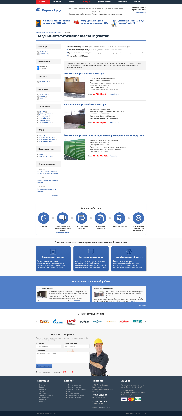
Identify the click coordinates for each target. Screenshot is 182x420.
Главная (38, 32)
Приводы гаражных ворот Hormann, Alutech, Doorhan (47, 173)
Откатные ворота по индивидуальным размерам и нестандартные (104, 135)
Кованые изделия (74, 397)
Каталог (42, 2)
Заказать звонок (141, 12)
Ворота (51, 32)
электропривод (46, 122)
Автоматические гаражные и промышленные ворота (95, 10)
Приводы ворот (73, 393)
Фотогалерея (122, 2)
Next (145, 322)
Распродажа (87, 2)
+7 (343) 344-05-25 (67, 372)
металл (43, 97)
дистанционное (46, 114)
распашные (44, 54)
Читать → (77, 300)
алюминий (44, 95)
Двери (70, 391)
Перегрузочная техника (77, 395)
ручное (43, 112)
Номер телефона (71, 343)
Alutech (43, 154)
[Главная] (48, 9)
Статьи (42, 402)
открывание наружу (47, 141)
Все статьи (55, 195)
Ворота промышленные (77, 389)
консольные (44, 82)
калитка (43, 135)
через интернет (46, 120)
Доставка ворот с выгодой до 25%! (131, 21)
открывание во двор (47, 139)
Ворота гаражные (74, 385)
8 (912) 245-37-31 (139, 10)
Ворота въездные (74, 387)
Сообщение (40, 351)
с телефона (44, 118)
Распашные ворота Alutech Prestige (85, 104)
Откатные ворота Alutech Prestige (84, 73)
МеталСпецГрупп (46, 156)
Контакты (137, 2)
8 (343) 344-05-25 (139, 7)
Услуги (71, 2)
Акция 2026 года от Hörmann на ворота (57, 21)
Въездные (58, 32)
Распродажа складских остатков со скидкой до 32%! (94, 21)
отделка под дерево (47, 137)
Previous (36, 322)
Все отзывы (142, 305)
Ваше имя (40, 343)
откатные (43, 52)
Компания (57, 2)
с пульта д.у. (44, 116)
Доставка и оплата (104, 2)
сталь (42, 99)
